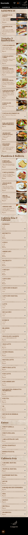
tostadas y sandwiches (19, 7)
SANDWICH (6, 7)
